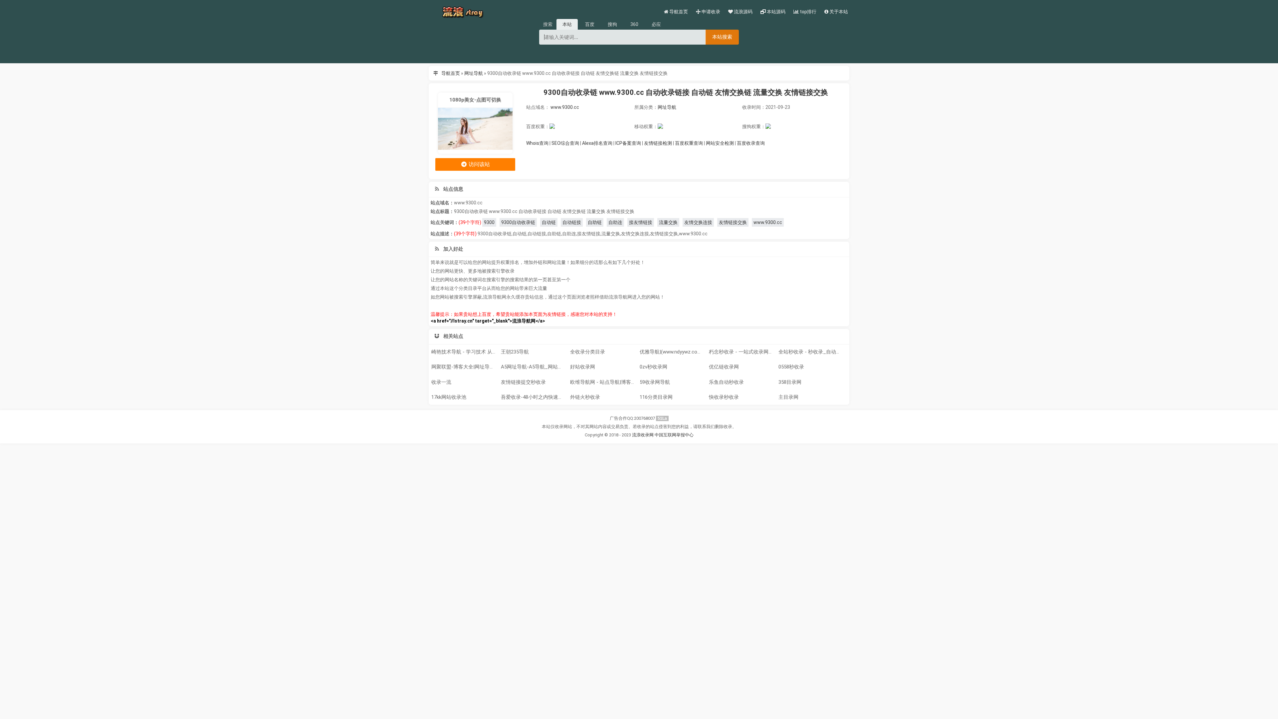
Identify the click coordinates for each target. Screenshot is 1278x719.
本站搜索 (722, 37)
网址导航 (473, 73)
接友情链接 (640, 222)
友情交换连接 (698, 222)
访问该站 (478, 164)
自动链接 (571, 222)
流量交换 (668, 222)
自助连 (615, 222)
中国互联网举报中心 (674, 434)
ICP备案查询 (628, 143)
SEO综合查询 (565, 143)
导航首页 (450, 73)
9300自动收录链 (518, 222)
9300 (489, 222)
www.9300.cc (564, 107)
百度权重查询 (689, 143)
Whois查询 (537, 143)
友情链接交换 (733, 222)
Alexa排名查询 (597, 143)
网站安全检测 (720, 143)
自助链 (595, 222)
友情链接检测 (658, 143)
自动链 (549, 222)
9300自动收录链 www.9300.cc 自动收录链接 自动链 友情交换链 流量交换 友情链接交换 (685, 92)
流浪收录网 (643, 434)
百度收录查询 (751, 143)
